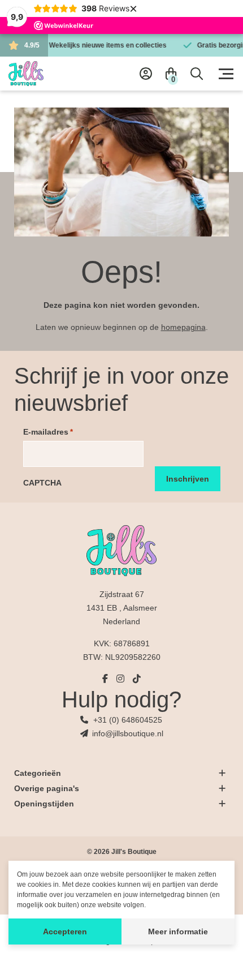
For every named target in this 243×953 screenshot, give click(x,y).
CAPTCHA (42, 482)
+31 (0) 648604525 (127, 719)
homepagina (183, 327)
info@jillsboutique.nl (127, 733)
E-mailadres (48, 431)
